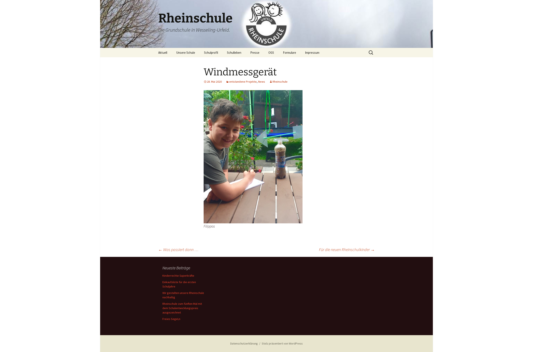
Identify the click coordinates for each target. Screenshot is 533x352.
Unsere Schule (185, 53)
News (261, 81)
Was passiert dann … (178, 249)
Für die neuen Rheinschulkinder (347, 249)
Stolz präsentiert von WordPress (282, 343)
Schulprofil (211, 53)
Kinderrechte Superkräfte (178, 275)
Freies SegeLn (171, 319)
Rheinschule (280, 81)
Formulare (289, 53)
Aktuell (162, 53)
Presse (254, 53)
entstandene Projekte (243, 81)
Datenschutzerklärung (244, 343)
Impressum (312, 53)
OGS (271, 53)
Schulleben (234, 53)
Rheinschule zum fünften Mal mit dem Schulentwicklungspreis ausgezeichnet (182, 308)
